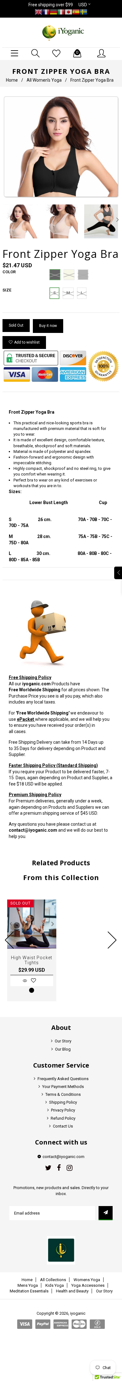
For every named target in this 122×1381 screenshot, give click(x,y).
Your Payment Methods (63, 1086)
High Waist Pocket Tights (31, 960)
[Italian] (61, 11)
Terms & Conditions (63, 1094)
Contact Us (63, 1126)
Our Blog (63, 1049)
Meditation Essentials (29, 1291)
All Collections (53, 1279)
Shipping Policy (63, 1102)
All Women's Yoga (44, 80)
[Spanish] (76, 11)
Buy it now (48, 326)
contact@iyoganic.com (33, 830)
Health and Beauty (72, 1291)
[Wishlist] (56, 54)
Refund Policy (63, 1118)
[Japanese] (68, 11)
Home (12, 80)
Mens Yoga (28, 1285)
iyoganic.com (36, 683)
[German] (53, 11)
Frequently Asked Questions (63, 1078)
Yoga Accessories (87, 1285)
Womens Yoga (87, 1279)
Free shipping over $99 (50, 4)
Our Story (63, 1041)
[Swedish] (83, 11)
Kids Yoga (54, 1285)
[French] (46, 11)
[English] (38, 11)
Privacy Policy (63, 1110)
